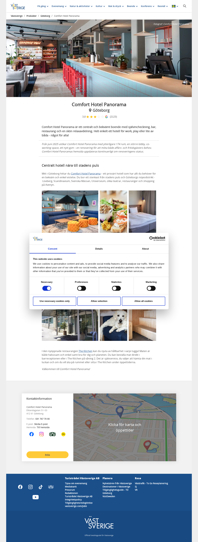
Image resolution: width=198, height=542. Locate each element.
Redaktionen (71, 493)
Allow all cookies (143, 301)
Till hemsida (43, 427)
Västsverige (17, 15)
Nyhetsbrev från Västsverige (117, 483)
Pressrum (70, 489)
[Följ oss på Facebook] (31, 434)
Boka (47, 454)
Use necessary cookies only (55, 301)
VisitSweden (109, 496)
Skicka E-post (41, 424)
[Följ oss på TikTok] (40, 487)
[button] (99, 58)
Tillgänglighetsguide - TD (115, 489)
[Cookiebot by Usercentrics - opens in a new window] (151, 238)
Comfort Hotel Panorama (86, 173)
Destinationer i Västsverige (116, 486)
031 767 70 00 (42, 418)
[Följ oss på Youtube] (35, 497)
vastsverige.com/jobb (76, 506)
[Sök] (184, 6)
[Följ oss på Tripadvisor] (52, 434)
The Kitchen (85, 351)
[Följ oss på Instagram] (41, 434)
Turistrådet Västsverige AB (78, 496)
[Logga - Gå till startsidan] (21, 6)
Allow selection (99, 301)
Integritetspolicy (73, 499)
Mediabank (71, 486)
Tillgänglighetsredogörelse (79, 502)
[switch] (81, 288)
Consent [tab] (52, 249)
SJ (136, 486)
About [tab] (145, 249)
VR (136, 489)
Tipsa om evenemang (76, 483)
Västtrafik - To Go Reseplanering (151, 483)
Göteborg (45, 15)
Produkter (31, 15)
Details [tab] (99, 249)
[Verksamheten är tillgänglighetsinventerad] (63, 434)
